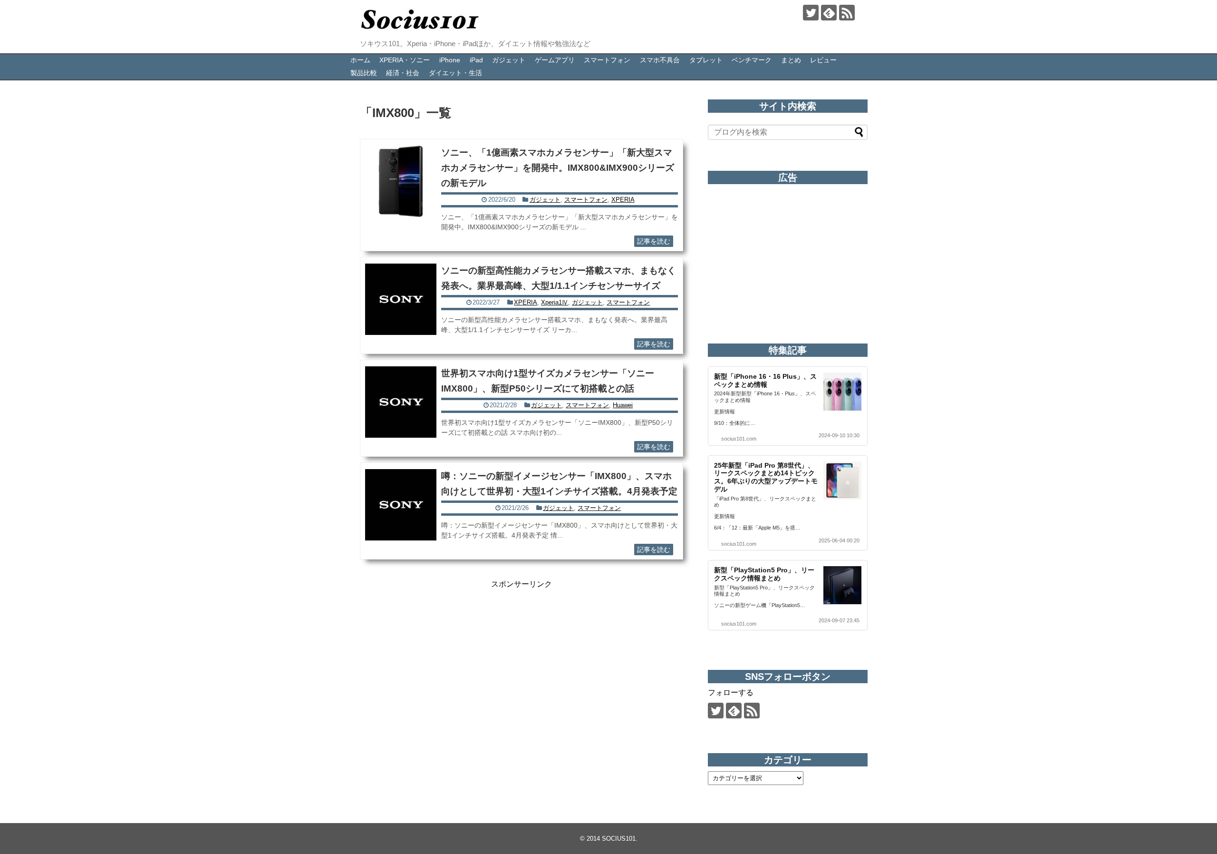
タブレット (706, 60)
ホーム (360, 60)
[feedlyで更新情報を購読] (829, 12)
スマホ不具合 (660, 60)
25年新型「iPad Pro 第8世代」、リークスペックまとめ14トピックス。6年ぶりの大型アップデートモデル (766, 477)
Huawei (623, 405)
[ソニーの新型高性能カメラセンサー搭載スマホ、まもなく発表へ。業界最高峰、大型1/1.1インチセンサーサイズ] (400, 299)
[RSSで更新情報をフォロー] (847, 12)
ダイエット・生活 (455, 73)
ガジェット (508, 60)
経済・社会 (402, 73)
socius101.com (738, 439)
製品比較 (363, 73)
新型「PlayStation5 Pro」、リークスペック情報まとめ (764, 574)
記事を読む (653, 241)
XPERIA (623, 199)
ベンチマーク (752, 60)
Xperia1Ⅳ (554, 302)
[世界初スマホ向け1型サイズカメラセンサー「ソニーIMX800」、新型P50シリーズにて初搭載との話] (400, 402)
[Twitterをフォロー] (811, 12)
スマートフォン (607, 60)
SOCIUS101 (619, 838)
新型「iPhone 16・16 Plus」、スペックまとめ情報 (765, 380)
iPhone (449, 60)
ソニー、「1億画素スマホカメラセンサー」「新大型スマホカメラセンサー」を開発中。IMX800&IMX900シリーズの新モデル (557, 167)
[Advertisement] (521, 656)
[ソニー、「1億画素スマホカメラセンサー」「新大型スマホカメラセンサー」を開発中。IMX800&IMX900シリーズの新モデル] (400, 181)
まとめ (791, 60)
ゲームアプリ (555, 60)
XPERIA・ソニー (404, 60)
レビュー (823, 60)
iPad (476, 60)
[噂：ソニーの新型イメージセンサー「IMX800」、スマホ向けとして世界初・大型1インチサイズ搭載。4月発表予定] (400, 504)
